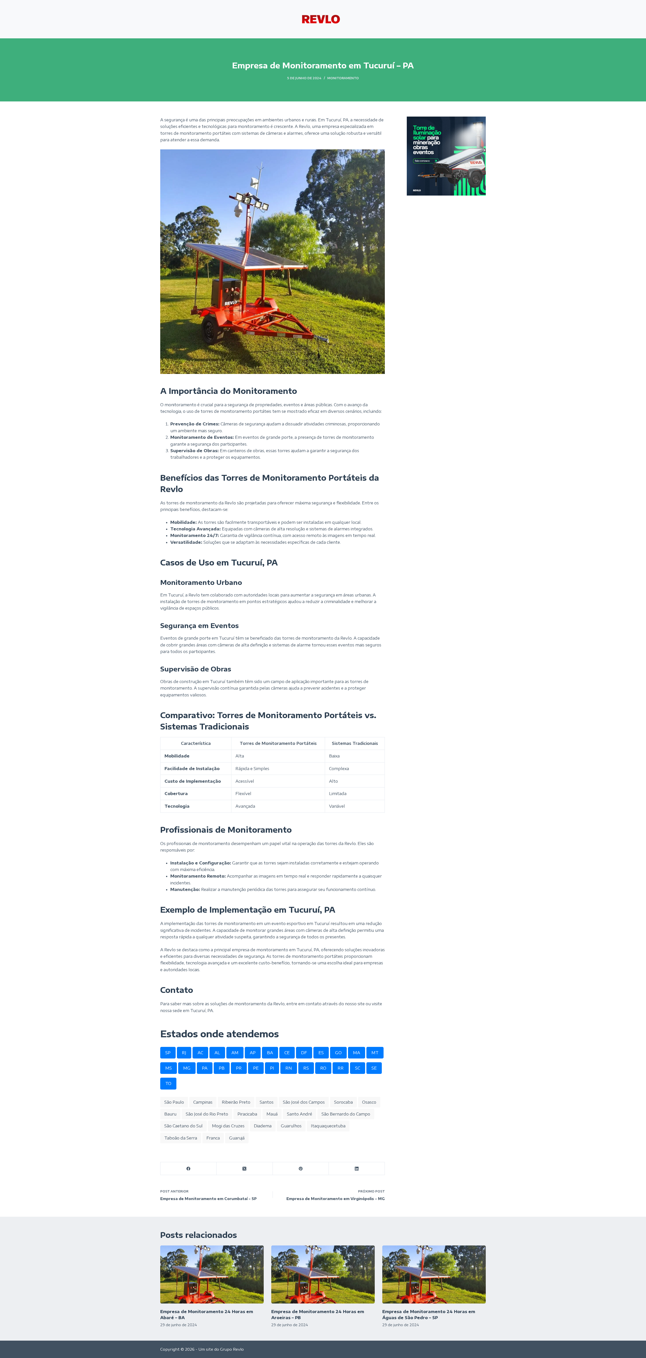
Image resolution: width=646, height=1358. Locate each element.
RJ (184, 1052)
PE (256, 1068)
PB (222, 1068)
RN (288, 1068)
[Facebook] (188, 1168)
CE (287, 1052)
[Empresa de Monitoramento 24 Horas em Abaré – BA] (212, 1274)
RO (323, 1068)
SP (168, 1052)
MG (187, 1068)
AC (200, 1052)
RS (306, 1068)
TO (168, 1083)
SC (357, 1068)
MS (168, 1068)
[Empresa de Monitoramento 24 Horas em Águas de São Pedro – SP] (434, 1274)
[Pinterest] (301, 1168)
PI (272, 1068)
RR (341, 1068)
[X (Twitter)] (245, 1168)
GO (338, 1052)
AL (217, 1052)
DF (304, 1052)
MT (375, 1052)
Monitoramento (343, 78)
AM (234, 1052)
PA (204, 1068)
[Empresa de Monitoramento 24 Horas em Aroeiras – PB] (323, 1274)
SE (374, 1068)
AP (253, 1052)
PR (239, 1068)
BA (270, 1052)
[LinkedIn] (357, 1168)
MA (356, 1052)
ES (321, 1052)
